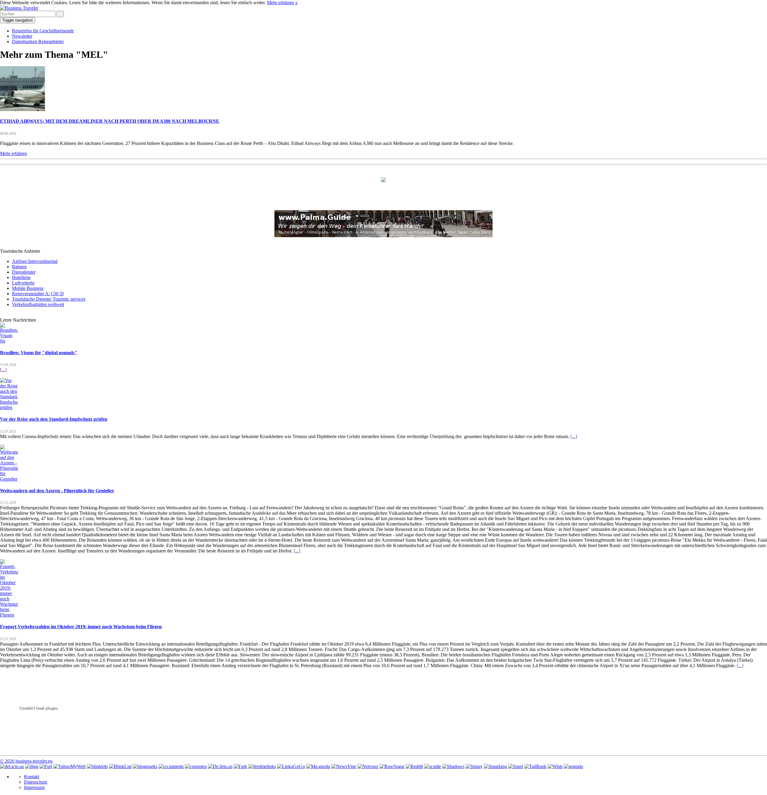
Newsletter (22, 36)
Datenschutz (35, 782)
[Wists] (555, 766)
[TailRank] (535, 766)
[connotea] (196, 766)
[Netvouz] (367, 766)
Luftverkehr (23, 282)
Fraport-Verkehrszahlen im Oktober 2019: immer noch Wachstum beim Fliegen (81, 626)
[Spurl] (515, 766)
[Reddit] (414, 766)
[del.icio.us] (12, 766)
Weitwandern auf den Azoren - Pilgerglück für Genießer (57, 490)
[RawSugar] (392, 766)
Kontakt (31, 776)
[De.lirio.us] (220, 766)
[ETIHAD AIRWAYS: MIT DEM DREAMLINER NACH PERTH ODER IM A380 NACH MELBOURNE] (22, 109)
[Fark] (240, 766)
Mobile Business (27, 288)
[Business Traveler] (19, 7)
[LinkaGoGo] (291, 766)
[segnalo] (573, 766)
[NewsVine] (343, 766)
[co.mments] (171, 766)
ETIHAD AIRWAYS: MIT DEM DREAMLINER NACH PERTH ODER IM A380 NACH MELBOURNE (109, 121)
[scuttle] (432, 766)
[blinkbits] (97, 766)
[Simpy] (474, 766)
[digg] (31, 766)
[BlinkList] (120, 766)
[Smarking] (495, 766)
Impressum (34, 787)
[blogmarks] (145, 766)
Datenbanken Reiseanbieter (38, 41)
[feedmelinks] (262, 766)
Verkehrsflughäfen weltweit (38, 304)
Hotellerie (21, 277)
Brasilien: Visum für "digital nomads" (38, 352)
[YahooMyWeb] (69, 766)
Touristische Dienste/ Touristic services (48, 299)
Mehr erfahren (280, 2)
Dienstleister (23, 272)
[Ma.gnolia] (318, 766)
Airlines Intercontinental (35, 261)
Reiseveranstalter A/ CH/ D (38, 293)
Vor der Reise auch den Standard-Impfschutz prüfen (53, 419)
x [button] (296, 2)
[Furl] (46, 766)
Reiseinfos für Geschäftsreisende (43, 30)
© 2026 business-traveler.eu (26, 761)
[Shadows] (453, 766)
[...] (3, 369)
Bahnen (19, 266)
